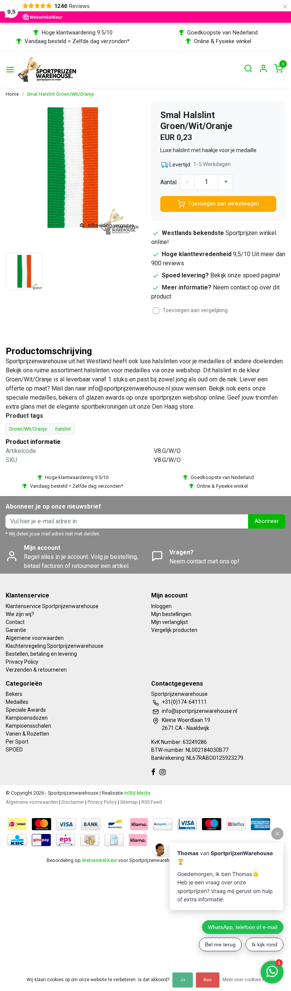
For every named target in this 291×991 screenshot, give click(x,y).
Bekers (14, 694)
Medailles (17, 702)
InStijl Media (136, 793)
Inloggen (161, 606)
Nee (207, 980)
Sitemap (129, 802)
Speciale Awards (26, 710)
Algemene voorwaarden (35, 638)
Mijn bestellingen (171, 614)
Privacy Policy (22, 662)
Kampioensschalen (28, 726)
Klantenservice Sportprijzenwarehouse (52, 606)
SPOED (14, 750)
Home (12, 94)
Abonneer (267, 521)
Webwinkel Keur (99, 860)
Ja (182, 980)
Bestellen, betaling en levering (41, 654)
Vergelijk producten (174, 630)
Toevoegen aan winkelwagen (223, 204)
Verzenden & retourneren (36, 670)
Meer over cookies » (243, 979)
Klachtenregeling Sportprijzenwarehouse (54, 646)
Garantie (16, 630)
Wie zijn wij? (20, 614)
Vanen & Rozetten (27, 734)
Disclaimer (72, 802)
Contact (15, 622)
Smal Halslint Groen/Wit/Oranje (60, 94)
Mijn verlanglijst (169, 622)
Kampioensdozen (27, 718)
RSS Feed (151, 802)
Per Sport (17, 742)
